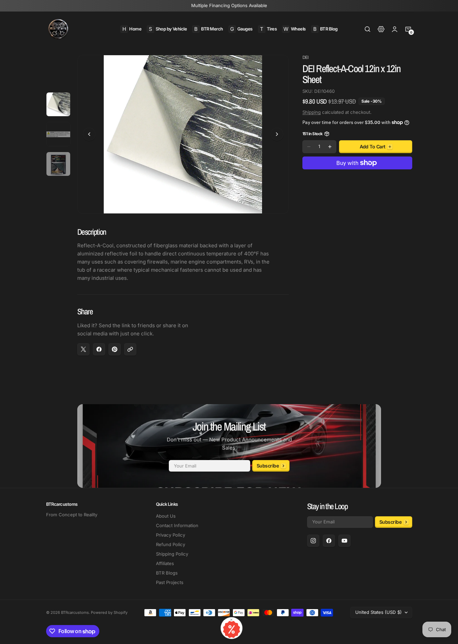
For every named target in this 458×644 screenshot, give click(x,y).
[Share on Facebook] (99, 349)
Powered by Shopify (109, 612)
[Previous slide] (89, 134)
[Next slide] (277, 134)
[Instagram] (313, 541)
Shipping (311, 112)
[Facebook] (329, 541)
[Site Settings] (381, 29)
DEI (305, 57)
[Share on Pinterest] (114, 349)
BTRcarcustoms (75, 612)
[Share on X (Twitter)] (83, 349)
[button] (367, 29)
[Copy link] (130, 349)
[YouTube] (344, 541)
